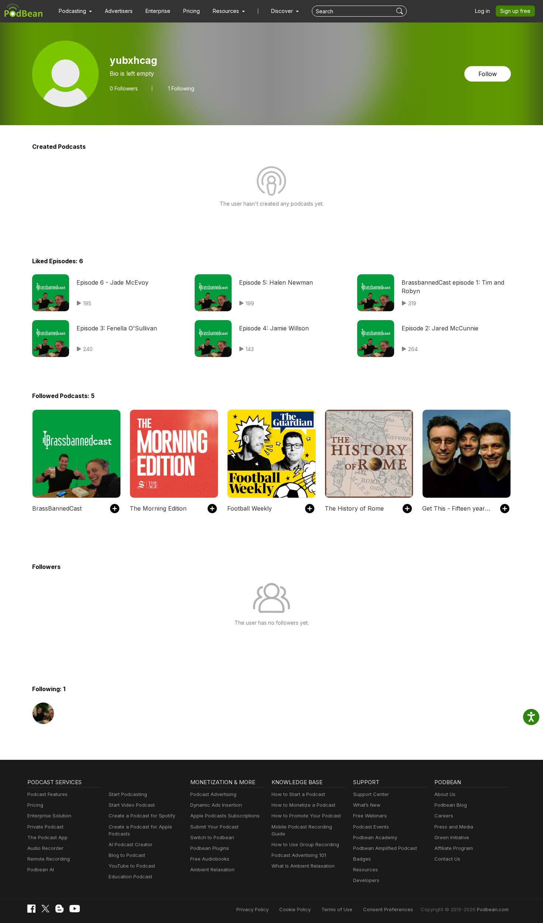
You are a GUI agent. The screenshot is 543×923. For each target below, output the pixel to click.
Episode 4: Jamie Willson (274, 328)
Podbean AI (40, 869)
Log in (482, 11)
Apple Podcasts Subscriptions (225, 816)
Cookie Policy (295, 909)
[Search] (400, 11)
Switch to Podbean (212, 837)
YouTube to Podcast (132, 866)
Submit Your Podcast (214, 827)
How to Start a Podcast (298, 794)
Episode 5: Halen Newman (276, 282)
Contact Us (447, 859)
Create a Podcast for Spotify (142, 816)
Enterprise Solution (49, 816)
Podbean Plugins (209, 848)
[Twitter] (45, 909)
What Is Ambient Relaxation (303, 866)
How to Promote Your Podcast (306, 816)
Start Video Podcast (132, 805)
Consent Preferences (388, 909)
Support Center (371, 794)
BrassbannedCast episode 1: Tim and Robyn (453, 286)
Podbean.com (493, 909)
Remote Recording (48, 859)
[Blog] (59, 909)
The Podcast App (47, 837)
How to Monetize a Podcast (303, 805)
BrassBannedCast (57, 508)
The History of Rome (354, 508)
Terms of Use (336, 909)
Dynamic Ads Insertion (216, 805)
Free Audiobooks (209, 859)
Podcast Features (47, 794)
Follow (487, 74)
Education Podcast (130, 876)
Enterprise (158, 11)
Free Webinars (370, 816)
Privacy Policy (252, 909)
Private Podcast (45, 827)
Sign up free (515, 11)
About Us (444, 794)
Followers (124, 88)
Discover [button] (282, 11)
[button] (75, 11)
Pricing (191, 11)
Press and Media (453, 827)
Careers (443, 816)
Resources (365, 869)
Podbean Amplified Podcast (385, 848)
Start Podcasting (128, 794)
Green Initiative (451, 837)
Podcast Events (371, 827)
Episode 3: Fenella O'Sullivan (116, 328)
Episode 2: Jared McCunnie (440, 328)
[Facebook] (31, 909)
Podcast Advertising (213, 794)
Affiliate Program (453, 848)
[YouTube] (74, 908)
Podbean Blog (450, 805)
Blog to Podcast (127, 855)
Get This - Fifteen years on (457, 508)
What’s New (366, 805)
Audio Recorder (45, 848)
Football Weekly (249, 508)
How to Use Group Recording (305, 844)
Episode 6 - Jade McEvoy (112, 282)
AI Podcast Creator (131, 844)
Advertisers (119, 11)
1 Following (181, 88)
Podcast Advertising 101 (299, 855)
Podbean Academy (375, 837)
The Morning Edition (158, 508)
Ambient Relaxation (212, 869)
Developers (366, 880)
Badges (362, 859)
